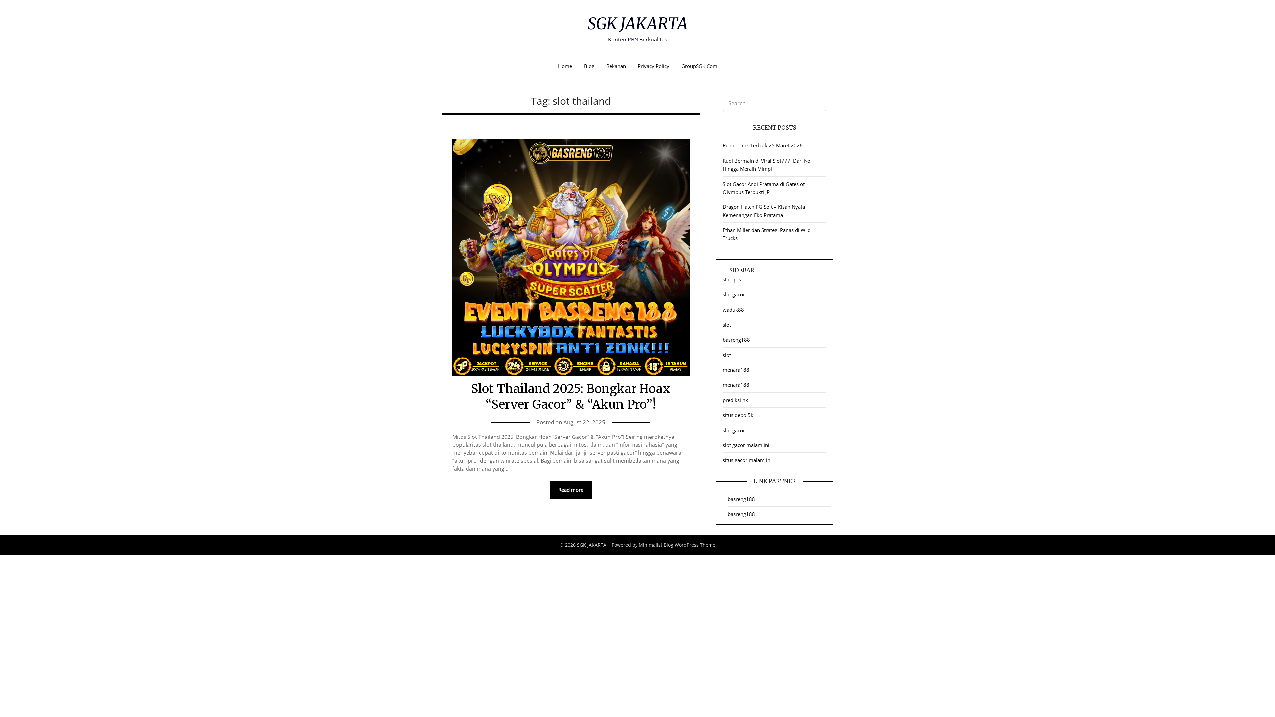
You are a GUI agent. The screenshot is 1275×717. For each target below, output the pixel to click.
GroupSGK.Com (699, 66)
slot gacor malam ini (746, 445)
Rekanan (616, 66)
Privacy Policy (653, 66)
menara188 (736, 369)
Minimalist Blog (656, 545)
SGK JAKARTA (638, 24)
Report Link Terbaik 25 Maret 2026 (763, 145)
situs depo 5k (738, 415)
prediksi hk (735, 400)
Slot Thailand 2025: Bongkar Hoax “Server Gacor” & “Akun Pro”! (570, 396)
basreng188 (736, 339)
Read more (570, 489)
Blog (589, 66)
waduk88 (733, 309)
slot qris (732, 279)
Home (565, 66)
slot (727, 324)
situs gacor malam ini (747, 460)
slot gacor (734, 294)
